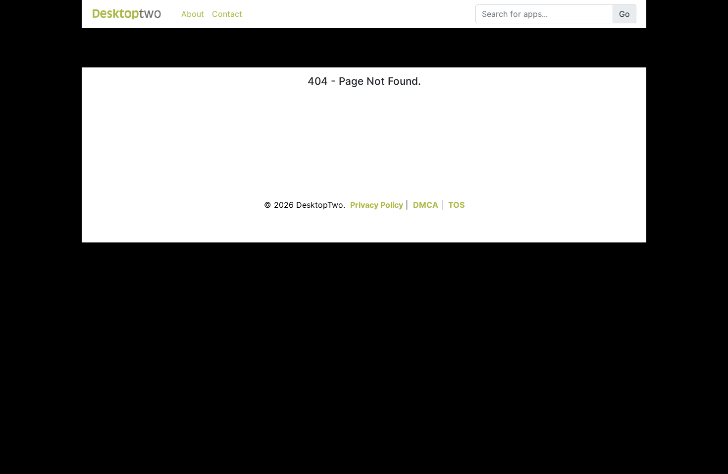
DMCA (425, 205)
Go (624, 14)
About (192, 14)
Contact (227, 14)
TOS (456, 205)
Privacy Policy (376, 205)
